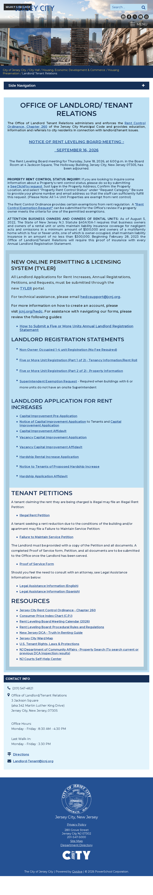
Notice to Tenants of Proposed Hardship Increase (59, 466)
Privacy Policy (76, 824)
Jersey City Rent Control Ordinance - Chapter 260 (58, 610)
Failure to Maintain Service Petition (46, 537)
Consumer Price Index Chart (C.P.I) (46, 616)
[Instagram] (146, 16)
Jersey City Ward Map (36, 638)
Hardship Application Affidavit (44, 476)
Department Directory (76, 845)
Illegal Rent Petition (35, 515)
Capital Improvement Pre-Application (48, 416)
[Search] (143, 7)
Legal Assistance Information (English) (49, 586)
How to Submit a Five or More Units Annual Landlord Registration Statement (76, 328)
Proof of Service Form (37, 564)
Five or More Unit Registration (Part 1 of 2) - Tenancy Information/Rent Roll (78, 360)
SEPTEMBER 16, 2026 (78, 150)
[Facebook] (129, 16)
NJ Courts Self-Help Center (41, 659)
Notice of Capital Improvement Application (53, 421)
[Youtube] (140, 16)
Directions (21, 754)
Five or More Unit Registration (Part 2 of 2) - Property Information (71, 371)
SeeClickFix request (26, 186)
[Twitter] (134, 16)
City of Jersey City (14, 70)
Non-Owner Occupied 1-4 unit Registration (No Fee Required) (68, 350)
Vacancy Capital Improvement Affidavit (51, 447)
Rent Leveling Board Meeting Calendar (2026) (55, 621)
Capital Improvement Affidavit (43, 431)
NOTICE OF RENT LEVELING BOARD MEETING (75, 142)
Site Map (76, 841)
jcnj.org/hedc (31, 311)
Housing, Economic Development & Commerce (73, 70)
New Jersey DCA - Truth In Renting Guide (51, 632)
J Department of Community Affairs (49, 649)
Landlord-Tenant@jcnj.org (33, 761)
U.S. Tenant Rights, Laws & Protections (49, 644)
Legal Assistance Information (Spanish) (50, 591)
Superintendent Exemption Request (48, 381)
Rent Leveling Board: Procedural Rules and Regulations (62, 627)
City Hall (34, 70)
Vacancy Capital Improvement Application (53, 437)
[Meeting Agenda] (54, 150)
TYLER (26, 288)
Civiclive (77, 871)
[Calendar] (123, 16)
